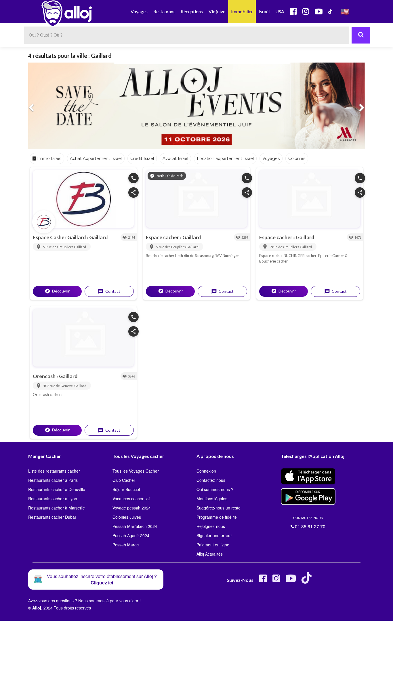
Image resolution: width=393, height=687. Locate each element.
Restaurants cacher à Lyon (52, 498)
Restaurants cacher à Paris (53, 480)
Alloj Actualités (210, 554)
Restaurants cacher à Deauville (56, 489)
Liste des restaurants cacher (54, 471)
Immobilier (242, 11)
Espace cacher (163, 237)
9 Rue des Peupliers (58, 247)
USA (279, 11)
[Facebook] (263, 580)
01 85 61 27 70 (309, 522)
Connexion (206, 471)
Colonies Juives (126, 517)
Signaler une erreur (214, 535)
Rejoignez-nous (211, 526)
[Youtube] (291, 580)
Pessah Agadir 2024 (130, 535)
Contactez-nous (211, 480)
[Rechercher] (361, 35)
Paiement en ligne (213, 545)
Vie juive (217, 11)
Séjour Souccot (126, 489)
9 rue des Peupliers (171, 247)
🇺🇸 (344, 11)
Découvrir (57, 291)
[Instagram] (276, 580)
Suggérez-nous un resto (219, 508)
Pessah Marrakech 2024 (134, 526)
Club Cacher (123, 480)
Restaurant (164, 11)
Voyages (139, 11)
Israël (264, 11)
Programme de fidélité (217, 517)
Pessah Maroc (125, 545)
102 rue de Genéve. (58, 386)
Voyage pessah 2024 (131, 508)
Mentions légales (212, 498)
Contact (109, 291)
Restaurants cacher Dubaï (52, 517)
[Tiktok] (308, 580)
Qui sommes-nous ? (215, 489)
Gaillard (98, 237)
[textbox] (186, 35)
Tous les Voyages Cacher (135, 471)
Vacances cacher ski (131, 498)
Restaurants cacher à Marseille (56, 508)
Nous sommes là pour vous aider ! (109, 600)
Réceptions (192, 11)
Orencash (44, 376)
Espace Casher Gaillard (60, 237)
